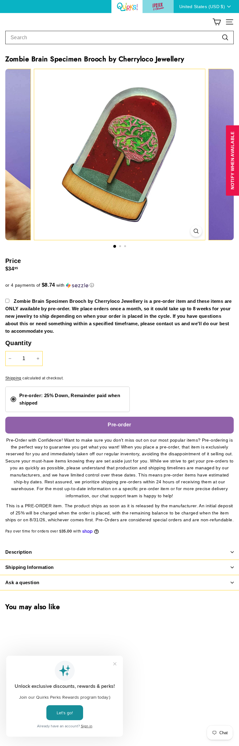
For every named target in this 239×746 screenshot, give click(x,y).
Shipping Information (29, 567)
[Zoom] (196, 231)
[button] (119, 285)
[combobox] (119, 38)
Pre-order (119, 424)
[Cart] (217, 22)
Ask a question (22, 582)
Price (13, 260)
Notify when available (232, 160)
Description (18, 552)
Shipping (13, 378)
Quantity (18, 343)
